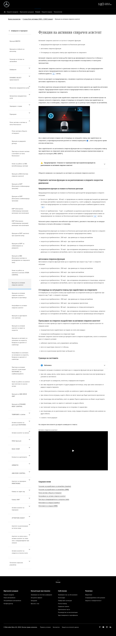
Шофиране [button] (13, 69)
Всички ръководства (14, 19)
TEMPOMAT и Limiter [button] (18, 414)
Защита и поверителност (93, 600)
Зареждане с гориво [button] (16, 106)
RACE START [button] (16, 449)
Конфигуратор (8, 603)
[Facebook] (100, 627)
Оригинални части (64, 609)
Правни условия (45, 627)
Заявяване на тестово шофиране (41, 595)
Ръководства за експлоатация (68, 612)
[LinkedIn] (110, 627)
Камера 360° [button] (16, 500)
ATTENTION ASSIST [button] (18, 518)
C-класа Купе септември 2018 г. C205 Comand (38, 19)
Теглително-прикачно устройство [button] (16, 564)
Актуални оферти (36, 598)
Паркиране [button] (13, 114)
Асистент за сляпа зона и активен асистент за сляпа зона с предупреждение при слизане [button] (20, 539)
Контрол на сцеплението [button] (19, 457)
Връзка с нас (35, 603)
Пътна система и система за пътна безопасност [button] (18, 123)
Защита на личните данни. (70, 627)
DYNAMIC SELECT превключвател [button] (15, 79)
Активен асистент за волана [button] (20, 433)
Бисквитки (56, 627)
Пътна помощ (62, 603)
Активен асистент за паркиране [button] (18, 509)
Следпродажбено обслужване (95, 598)
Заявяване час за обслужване (67, 595)
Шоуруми (34, 600)
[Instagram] (107, 627)
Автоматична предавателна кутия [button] (18, 97)
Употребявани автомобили (12, 600)
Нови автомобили (9, 598)
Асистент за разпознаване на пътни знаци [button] (20, 527)
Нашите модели (9, 595)
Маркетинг (88, 595)
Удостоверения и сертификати (68, 615)
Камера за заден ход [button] (18, 491)
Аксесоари (61, 598)
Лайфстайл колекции (65, 600)
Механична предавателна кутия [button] (19, 88)
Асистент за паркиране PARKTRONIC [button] (19, 482)
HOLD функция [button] (16, 441)
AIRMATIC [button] (15, 465)
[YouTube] (103, 627)
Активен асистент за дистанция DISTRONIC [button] (19, 424)
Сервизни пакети (63, 606)
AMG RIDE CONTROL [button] (18, 473)
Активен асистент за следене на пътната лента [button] (20, 552)
